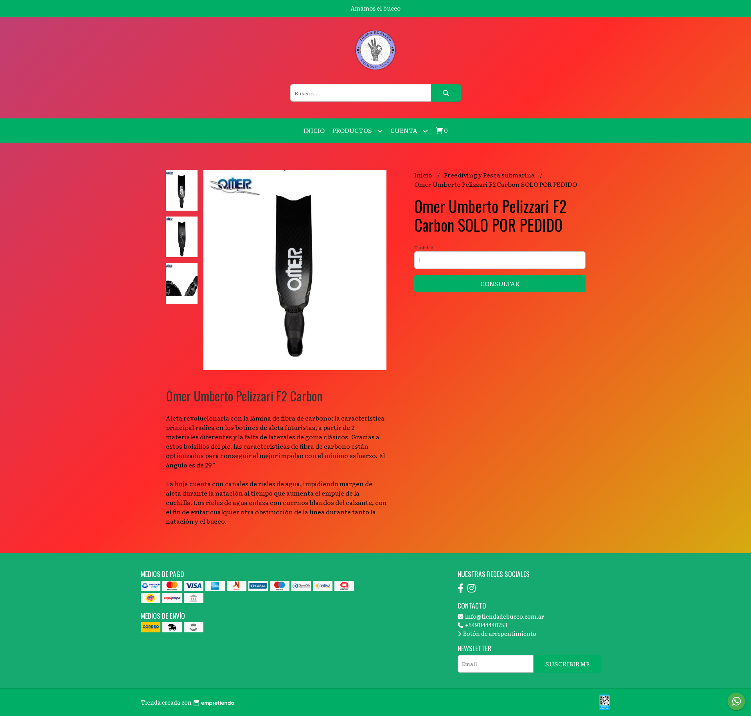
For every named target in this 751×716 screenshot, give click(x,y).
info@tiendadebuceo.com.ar (504, 616)
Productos (352, 130)
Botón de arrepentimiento (499, 633)
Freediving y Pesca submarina (490, 174)
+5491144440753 (485, 625)
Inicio (314, 130)
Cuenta (404, 130)
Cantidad (423, 247)
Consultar (499, 283)
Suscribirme (567, 663)
